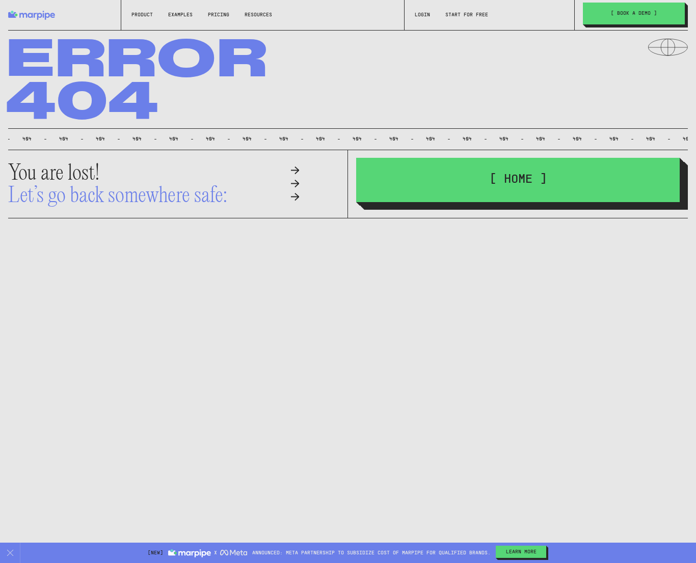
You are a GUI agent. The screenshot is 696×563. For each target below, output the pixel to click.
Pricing (218, 14)
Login (422, 14)
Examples (180, 14)
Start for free (466, 14)
